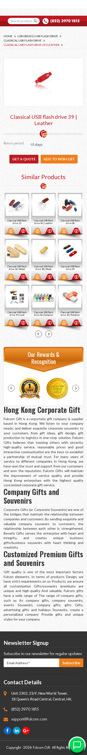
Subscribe (71, 662)
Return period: (14, 143)
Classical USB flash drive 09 (44, 267)
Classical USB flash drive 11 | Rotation (70, 222)
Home (8, 36)
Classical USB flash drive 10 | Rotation (44, 313)
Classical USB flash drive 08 (44, 222)
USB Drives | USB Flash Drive (37, 36)
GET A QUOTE (24, 159)
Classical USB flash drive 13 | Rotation (70, 313)
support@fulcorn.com (29, 719)
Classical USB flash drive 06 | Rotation (17, 313)
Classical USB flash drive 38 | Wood (17, 267)
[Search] (35, 21)
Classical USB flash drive (23, 40)
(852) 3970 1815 (65, 21)
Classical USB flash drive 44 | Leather (17, 222)
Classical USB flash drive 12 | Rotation (70, 267)
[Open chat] (77, 745)
